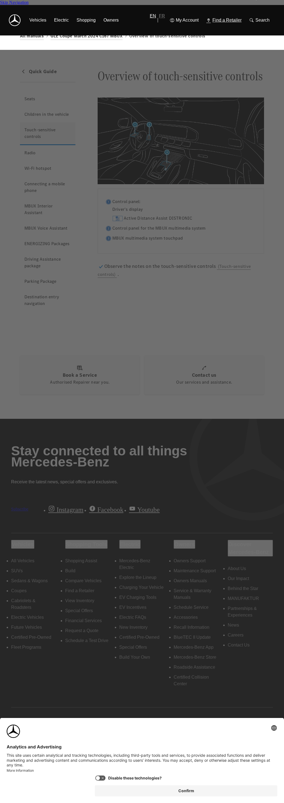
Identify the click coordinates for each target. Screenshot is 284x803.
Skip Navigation (14, 2)
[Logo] (15, 20)
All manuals (32, 36)
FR (162, 16)
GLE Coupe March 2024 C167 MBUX (86, 36)
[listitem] (38, 20)
